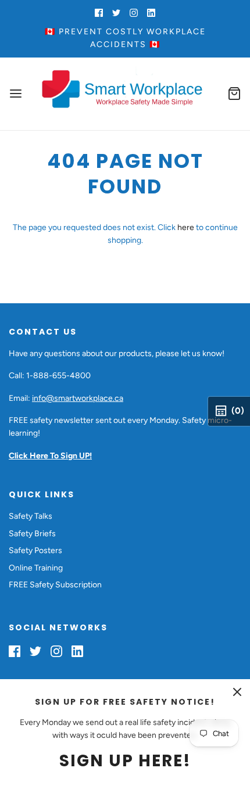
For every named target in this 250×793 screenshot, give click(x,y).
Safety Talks (30, 516)
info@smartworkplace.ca (77, 398)
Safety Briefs (32, 534)
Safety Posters (35, 550)
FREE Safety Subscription (55, 585)
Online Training (36, 568)
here (185, 227)
